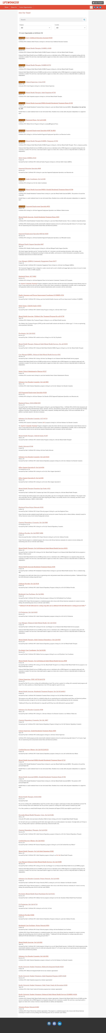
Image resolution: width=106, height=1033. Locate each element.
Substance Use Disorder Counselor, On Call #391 (33, 956)
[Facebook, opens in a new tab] (97, 7)
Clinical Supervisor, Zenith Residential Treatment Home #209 (37, 731)
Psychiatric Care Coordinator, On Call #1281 (32, 650)
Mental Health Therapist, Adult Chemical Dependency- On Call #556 (39, 639)
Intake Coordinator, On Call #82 (35, 179)
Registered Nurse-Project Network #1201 (31, 507)
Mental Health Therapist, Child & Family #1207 (33, 436)
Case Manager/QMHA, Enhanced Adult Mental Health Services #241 (40, 354)
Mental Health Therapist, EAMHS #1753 (38, 65)
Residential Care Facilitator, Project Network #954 (34, 925)
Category (21, 24)
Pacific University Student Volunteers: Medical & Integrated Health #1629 (41, 967)
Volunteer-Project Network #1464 (29, 1007)
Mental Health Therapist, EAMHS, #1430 (38, 48)
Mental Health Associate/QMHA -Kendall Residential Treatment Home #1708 (49, 189)
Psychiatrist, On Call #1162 (27, 333)
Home (6, 7)
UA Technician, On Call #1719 (28, 904)
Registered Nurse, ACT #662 (27, 276)
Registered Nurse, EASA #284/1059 (29, 403)
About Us (14, 7)
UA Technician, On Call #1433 (28, 612)
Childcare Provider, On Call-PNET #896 (31, 533)
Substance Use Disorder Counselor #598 (31, 709)
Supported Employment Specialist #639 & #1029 (33, 234)
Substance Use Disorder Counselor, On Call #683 (33, 382)
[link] (11, 2)
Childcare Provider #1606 (26, 915)
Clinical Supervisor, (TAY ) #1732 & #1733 (32, 679)
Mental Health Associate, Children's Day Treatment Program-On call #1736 (41, 316)
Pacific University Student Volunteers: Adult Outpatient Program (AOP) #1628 (42, 976)
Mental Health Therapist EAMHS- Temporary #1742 (42, 141)
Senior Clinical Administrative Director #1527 (32, 371)
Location (57, 24)
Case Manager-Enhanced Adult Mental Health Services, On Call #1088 (40, 862)
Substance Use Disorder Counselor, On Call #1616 (34, 457)
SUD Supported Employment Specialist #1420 (33, 392)
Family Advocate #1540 (26, 446)
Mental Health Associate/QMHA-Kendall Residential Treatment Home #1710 (42, 760)
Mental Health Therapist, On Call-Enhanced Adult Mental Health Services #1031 (43, 548)
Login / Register (98, 2)
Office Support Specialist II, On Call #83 (31, 478)
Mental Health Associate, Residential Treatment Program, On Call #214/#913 (42, 691)
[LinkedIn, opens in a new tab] (100, 7)
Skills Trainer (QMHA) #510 (27, 158)
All (22, 28)
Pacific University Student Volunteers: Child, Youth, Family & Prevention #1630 (43, 985)
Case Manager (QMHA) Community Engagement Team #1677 (37, 261)
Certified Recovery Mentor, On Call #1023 (31, 840)
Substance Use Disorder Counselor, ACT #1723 (33, 418)
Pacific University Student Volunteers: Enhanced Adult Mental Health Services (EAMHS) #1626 (48, 994)
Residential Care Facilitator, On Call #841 (31, 594)
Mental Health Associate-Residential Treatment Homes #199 (37, 567)
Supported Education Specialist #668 (30, 168)
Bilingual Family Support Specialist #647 (31, 244)
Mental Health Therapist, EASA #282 (30, 797)
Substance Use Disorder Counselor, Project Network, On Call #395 (39, 878)
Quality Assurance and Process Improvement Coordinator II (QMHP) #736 (41, 295)
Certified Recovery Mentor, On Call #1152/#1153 (33, 749)
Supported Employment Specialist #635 (38, 206)
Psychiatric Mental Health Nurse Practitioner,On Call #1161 (37, 894)
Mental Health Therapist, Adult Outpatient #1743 (41, 92)
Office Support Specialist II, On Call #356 (31, 467)
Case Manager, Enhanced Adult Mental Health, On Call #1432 (37, 623)
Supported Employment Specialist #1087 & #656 (41, 130)
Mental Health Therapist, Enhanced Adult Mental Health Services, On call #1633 (43, 344)
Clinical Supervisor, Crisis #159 (35, 82)
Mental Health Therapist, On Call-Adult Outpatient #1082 (36, 851)
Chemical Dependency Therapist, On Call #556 (33, 830)
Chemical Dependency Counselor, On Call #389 (33, 522)
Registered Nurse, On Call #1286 (36, 120)
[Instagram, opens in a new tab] (94, 7)
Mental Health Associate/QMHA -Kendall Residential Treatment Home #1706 (42, 777)
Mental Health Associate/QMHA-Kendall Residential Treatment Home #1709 (49, 103)
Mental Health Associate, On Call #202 (30, 942)
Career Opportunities (25, 7)
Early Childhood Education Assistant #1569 (39, 38)
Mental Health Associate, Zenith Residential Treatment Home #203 (39, 217)
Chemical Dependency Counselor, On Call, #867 (33, 720)
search (91, 7)
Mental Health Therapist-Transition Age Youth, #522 (34, 488)
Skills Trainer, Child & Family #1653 (30, 306)
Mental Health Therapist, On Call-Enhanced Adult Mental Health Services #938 (43, 661)
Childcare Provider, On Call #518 (29, 583)
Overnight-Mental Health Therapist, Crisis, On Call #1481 (36, 815)
